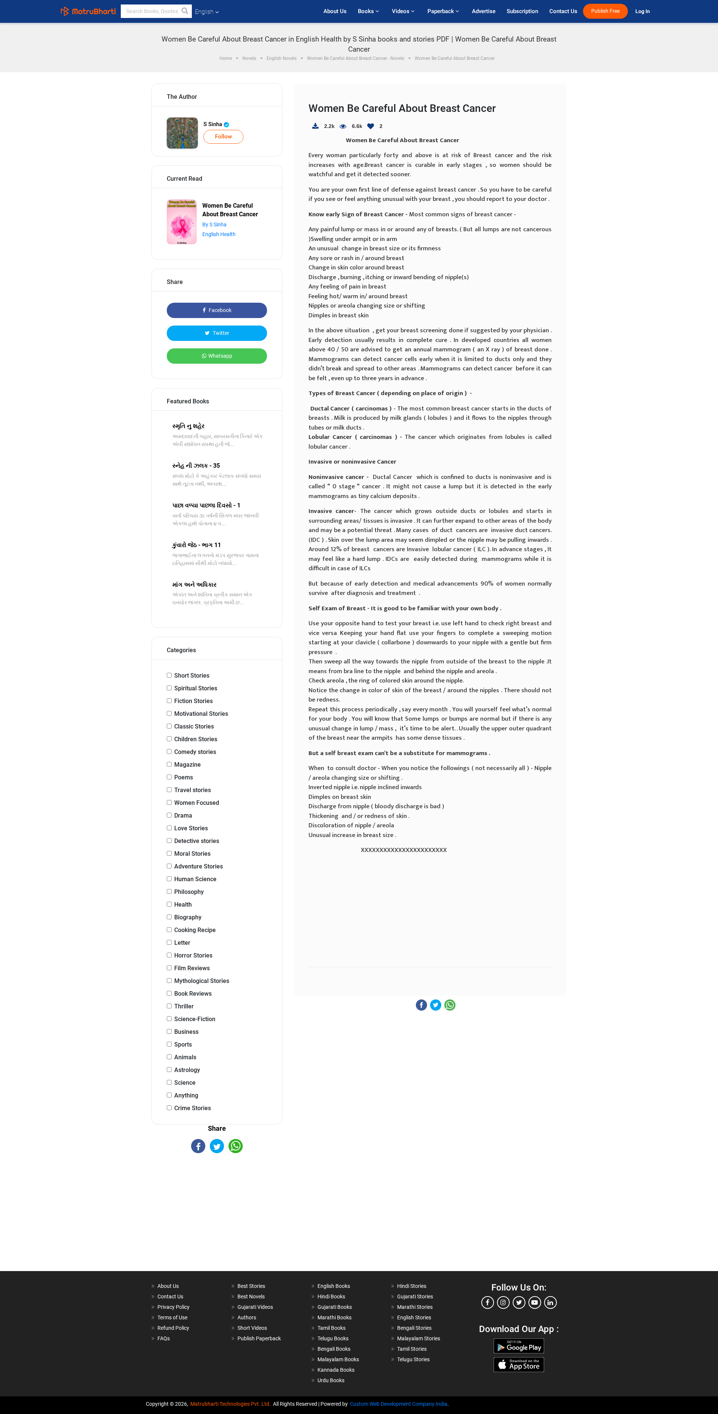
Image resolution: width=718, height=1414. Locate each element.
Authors (246, 1317)
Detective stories (196, 841)
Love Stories (191, 828)
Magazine (187, 764)
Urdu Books (330, 1380)
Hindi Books (331, 1297)
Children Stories (195, 739)
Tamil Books (331, 1328)
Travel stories (192, 790)
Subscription (522, 11)
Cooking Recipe (195, 930)
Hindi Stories (411, 1286)
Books (366, 11)
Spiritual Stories (195, 688)
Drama (183, 815)
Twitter (220, 333)
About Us (335, 11)
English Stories (414, 1317)
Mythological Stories (201, 980)
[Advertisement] (216, 1218)
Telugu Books (333, 1338)
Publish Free (605, 11)
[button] (185, 11)
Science (185, 1082)
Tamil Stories (412, 1349)
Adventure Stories (198, 866)
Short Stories (191, 675)
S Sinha (213, 124)
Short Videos (252, 1328)
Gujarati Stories (415, 1297)
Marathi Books (334, 1317)
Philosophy (189, 891)
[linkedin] (550, 1302)
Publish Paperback (259, 1338)
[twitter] (519, 1302)
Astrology (187, 1070)
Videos (401, 11)
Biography (188, 917)
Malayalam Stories (418, 1338)
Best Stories (251, 1286)
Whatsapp (220, 356)
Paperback (441, 11)
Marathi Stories (415, 1307)
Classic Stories (194, 726)
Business (186, 1031)
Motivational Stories (201, 713)
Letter (182, 942)
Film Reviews (192, 968)
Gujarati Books (334, 1307)
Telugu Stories (413, 1359)
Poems (183, 777)
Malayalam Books (338, 1359)
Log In (643, 11)
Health (183, 904)
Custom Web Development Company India (398, 1404)
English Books (333, 1286)
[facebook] (487, 1302)
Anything (186, 1095)
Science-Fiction (194, 1019)
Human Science (195, 879)
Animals (185, 1057)
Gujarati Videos (255, 1307)
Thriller (184, 1006)
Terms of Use (172, 1317)
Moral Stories (192, 853)
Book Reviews (193, 993)
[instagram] (503, 1302)
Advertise (483, 11)
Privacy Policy (173, 1307)
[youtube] (534, 1302)
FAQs (163, 1338)
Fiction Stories (193, 701)
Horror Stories (193, 955)
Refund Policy (173, 1328)
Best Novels (251, 1297)
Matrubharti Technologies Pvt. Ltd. (231, 1404)
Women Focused (196, 802)
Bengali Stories (414, 1328)
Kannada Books (336, 1370)
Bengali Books (333, 1349)
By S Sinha (214, 224)
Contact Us (563, 11)
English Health (219, 234)
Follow (223, 136)
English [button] (204, 11)
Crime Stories (192, 1108)
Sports (183, 1044)
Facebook (219, 310)
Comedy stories (195, 751)
